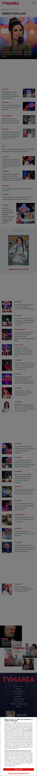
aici (14, 741)
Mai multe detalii (28, 730)
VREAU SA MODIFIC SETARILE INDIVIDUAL (18, 773)
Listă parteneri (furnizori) (10, 765)
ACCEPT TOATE (18, 769)
